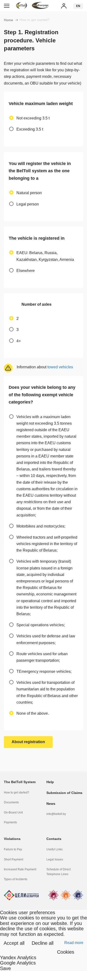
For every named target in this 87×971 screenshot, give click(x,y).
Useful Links (54, 849)
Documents (11, 802)
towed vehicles (60, 367)
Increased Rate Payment (20, 869)
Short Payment (13, 859)
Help (50, 782)
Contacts (53, 839)
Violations (12, 839)
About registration (28, 742)
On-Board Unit (13, 812)
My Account (64, 6)
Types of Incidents (15, 879)
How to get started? (16, 792)
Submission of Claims (64, 793)
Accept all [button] (14, 943)
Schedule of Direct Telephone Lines (58, 872)
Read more (73, 943)
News (50, 804)
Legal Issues (54, 859)
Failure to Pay (13, 849)
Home (8, 20)
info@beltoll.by (56, 814)
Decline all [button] (42, 943)
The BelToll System (20, 782)
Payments (10, 822)
